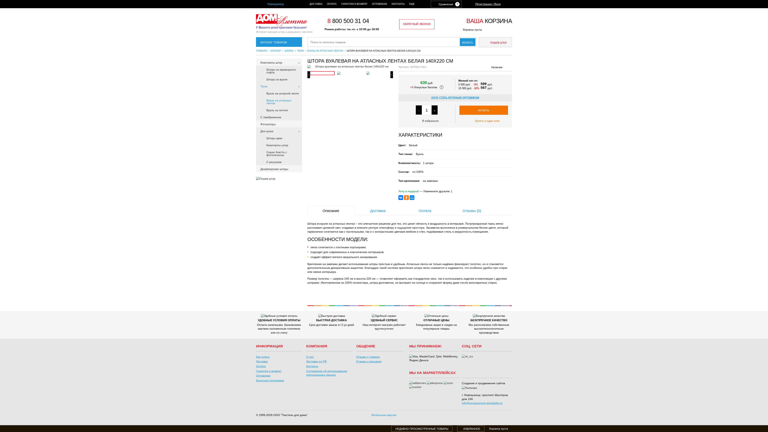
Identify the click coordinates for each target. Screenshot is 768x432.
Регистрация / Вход (488, 4)
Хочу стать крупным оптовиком (455, 97)
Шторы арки (274, 138)
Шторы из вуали (276, 79)
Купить (483, 110)
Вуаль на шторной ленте (282, 93)
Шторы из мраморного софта (281, 71)
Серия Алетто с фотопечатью (276, 154)
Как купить (263, 356)
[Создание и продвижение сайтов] (469, 388)
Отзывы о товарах (368, 356)
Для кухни (266, 131)
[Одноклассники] (406, 197)
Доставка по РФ (316, 361)
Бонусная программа (270, 380)
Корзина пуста (472, 29)
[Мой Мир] (412, 197)
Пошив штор (498, 42)
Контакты (398, 4)
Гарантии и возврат (354, 4)
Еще (412, 4)
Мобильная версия (383, 415)
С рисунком (274, 162)
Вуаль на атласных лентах (278, 102)
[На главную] (281, 28)
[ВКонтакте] (400, 197)
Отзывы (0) (472, 211)
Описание (331, 211)
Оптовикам (379, 4)
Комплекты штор (271, 62)
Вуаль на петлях (277, 110)
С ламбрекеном (270, 117)
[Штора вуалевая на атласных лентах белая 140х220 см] (350, 66)
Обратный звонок (417, 24)
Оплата (332, 4)
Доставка (316, 4)
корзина (489, 21)
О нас (310, 356)
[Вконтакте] (467, 357)
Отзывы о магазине (369, 361)
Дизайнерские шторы (274, 169)
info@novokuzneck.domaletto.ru (482, 403)
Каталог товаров (273, 42)
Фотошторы (268, 124)
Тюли (263, 86)
